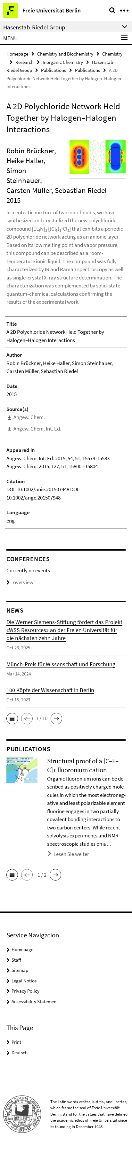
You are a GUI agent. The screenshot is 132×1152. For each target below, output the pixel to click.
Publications (53, 70)
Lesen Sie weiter (71, 854)
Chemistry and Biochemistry (65, 54)
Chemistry (112, 54)
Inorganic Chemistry (63, 62)
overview (23, 582)
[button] (12, 718)
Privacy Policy (25, 991)
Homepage (17, 54)
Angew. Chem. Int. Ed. (37, 428)
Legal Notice (24, 981)
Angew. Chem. (29, 417)
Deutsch (20, 1052)
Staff (16, 960)
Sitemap (20, 970)
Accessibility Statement (35, 1001)
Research (24, 62)
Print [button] (16, 1042)
